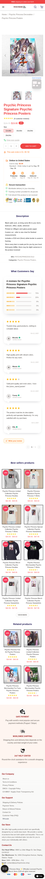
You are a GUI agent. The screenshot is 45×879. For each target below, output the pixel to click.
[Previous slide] (5, 55)
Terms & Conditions (10, 782)
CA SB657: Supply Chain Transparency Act (18, 792)
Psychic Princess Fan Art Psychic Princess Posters (12, 652)
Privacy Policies (8, 785)
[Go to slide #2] (28, 95)
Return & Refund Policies (12, 809)
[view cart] (41, 7)
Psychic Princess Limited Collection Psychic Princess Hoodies (12, 493)
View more (22, 615)
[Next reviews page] (39, 447)
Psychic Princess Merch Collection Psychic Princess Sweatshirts (33, 600)
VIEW (11, 486)
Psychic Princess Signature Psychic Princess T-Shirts (33, 493)
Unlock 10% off (4, 868)
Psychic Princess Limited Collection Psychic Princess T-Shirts (12, 529)
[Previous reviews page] (28, 447)
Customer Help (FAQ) (10, 815)
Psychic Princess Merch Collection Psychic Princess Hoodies (11, 565)
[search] (35, 7)
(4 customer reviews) (21, 119)
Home (4, 14)
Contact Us (7, 812)
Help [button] (40, 876)
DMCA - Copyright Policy (11, 788)
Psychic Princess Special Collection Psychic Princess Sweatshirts (34, 529)
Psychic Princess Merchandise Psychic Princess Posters (32, 688)
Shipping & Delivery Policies (13, 802)
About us (6, 779)
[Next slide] (39, 55)
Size (5, 127)
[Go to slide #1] (16, 95)
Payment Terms (8, 806)
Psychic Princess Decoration (21, 14)
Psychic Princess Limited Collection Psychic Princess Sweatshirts (12, 600)
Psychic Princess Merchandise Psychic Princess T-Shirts (33, 565)
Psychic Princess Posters (12, 18)
